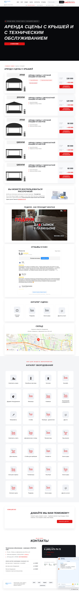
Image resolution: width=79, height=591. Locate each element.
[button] (39, 225)
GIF (75, 584)
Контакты (37, 2)
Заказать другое (64, 521)
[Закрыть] (77, 559)
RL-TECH (49, 554)
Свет (21, 2)
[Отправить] (77, 584)
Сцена (31, 2)
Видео (26, 2)
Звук (18, 2)
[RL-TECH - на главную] (9, 584)
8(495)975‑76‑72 (22, 199)
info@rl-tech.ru (50, 552)
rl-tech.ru (26, 554)
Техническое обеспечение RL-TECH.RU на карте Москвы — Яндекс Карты (39, 294)
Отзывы (43, 2)
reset (74, 558)
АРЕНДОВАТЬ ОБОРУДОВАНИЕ (66, 87)
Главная (7, 66)
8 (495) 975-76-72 (69, 2)
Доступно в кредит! (33, 82)
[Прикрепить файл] (59, 584)
